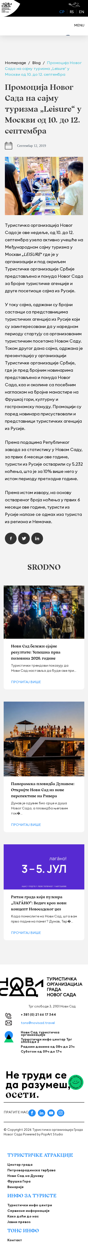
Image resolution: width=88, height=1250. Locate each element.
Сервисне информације (28, 1210)
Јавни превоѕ (19, 1222)
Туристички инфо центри (29, 1205)
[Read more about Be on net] (74, 4)
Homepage (16, 62)
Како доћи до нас (23, 1216)
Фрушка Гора (19, 1181)
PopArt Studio (52, 1134)
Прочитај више (26, 682)
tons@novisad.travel (38, 1023)
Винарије (15, 1187)
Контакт (14, 1240)
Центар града (20, 1164)
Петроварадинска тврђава (31, 1170)
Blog (37, 62)
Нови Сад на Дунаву (25, 1176)
